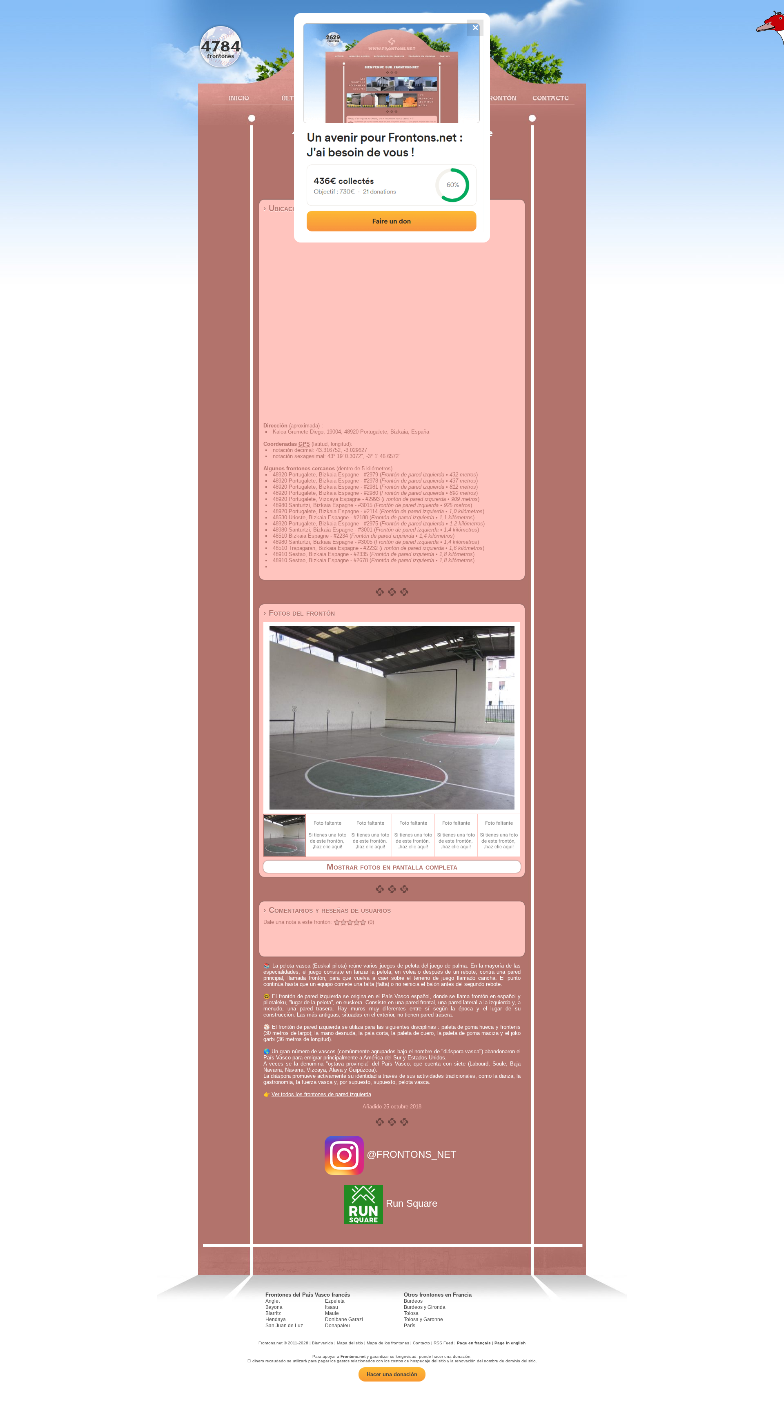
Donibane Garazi (344, 1319)
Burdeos (413, 1301)
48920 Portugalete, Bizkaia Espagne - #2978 (325, 481)
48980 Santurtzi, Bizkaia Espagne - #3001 (322, 530)
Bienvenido (322, 1343)
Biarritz (273, 1313)
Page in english (510, 1343)
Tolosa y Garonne (423, 1319)
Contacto (547, 98)
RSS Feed (443, 1343)
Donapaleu (337, 1325)
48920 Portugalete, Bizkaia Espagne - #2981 (325, 487)
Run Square (411, 1203)
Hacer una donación (392, 1374)
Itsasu (331, 1307)
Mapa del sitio (350, 1343)
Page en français (474, 1343)
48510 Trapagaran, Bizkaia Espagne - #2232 (325, 548)
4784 (220, 46)
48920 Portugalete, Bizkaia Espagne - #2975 (325, 524)
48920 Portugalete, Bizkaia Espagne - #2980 (325, 493)
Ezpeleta (335, 1301)
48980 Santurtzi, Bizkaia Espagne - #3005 (322, 542)
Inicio (239, 98)
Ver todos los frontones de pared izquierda (321, 1094)
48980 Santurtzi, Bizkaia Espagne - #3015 (322, 505)
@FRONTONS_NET (411, 1154)
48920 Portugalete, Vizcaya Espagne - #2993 (326, 499)
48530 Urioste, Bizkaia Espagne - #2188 (320, 517)
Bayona (274, 1307)
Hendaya (275, 1319)
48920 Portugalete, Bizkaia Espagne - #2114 (325, 511)
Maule (332, 1313)
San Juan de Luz (284, 1325)
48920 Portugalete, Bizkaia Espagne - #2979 (325, 475)
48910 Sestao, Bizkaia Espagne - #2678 (320, 560)
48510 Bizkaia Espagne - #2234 (310, 536)
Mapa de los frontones (388, 1343)
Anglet (272, 1301)
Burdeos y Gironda (424, 1307)
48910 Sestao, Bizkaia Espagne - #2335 (320, 554)
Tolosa (411, 1313)
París (409, 1325)
